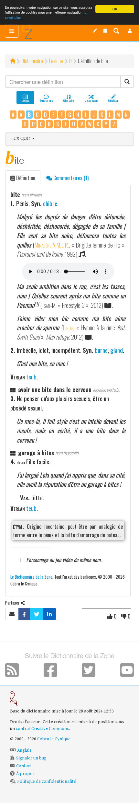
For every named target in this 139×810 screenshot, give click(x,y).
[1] (36, 303)
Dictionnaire (32, 61)
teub (31, 376)
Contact (23, 766)
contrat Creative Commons (42, 728)
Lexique (56, 61)
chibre (50, 203)
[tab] (69, 139)
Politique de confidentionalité (46, 781)
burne (101, 350)
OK (114, 8)
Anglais (24, 750)
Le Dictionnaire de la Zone (31, 576)
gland (116, 350)
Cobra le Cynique (53, 739)
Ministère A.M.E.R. (51, 244)
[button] (130, 31)
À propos (25, 773)
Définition (25, 178)
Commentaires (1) (70, 178)
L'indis (68, 327)
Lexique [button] (20, 139)
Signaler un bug (31, 758)
